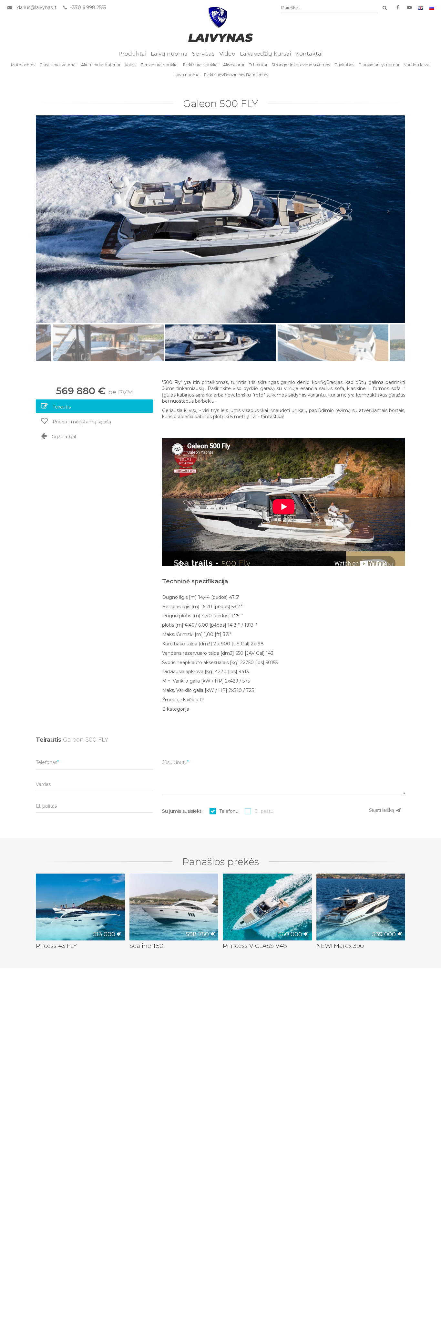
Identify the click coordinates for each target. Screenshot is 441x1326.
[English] (421, 7)
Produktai (132, 53)
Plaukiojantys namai (379, 64)
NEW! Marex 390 (340, 945)
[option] (220, 219)
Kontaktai (309, 53)
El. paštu (263, 811)
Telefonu (229, 811)
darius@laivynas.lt (36, 7)
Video (227, 53)
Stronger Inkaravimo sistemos (301, 64)
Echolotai (258, 64)
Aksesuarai (233, 64)
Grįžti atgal (63, 437)
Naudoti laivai (417, 64)
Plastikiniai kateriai (58, 64)
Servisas (203, 53)
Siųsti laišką (382, 810)
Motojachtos (23, 64)
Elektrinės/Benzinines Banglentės (236, 74)
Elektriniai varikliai (201, 64)
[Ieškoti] (384, 8)
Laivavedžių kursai (265, 53)
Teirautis (61, 407)
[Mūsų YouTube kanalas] (409, 7)
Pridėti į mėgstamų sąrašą (81, 422)
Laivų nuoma (169, 53)
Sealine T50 (146, 945)
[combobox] (329, 8)
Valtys (130, 64)
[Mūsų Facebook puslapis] (398, 7)
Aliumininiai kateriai (100, 64)
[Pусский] (431, 7)
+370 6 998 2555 (87, 7)
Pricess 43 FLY (56, 945)
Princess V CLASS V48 (255, 945)
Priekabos (344, 64)
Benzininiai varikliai (160, 64)
